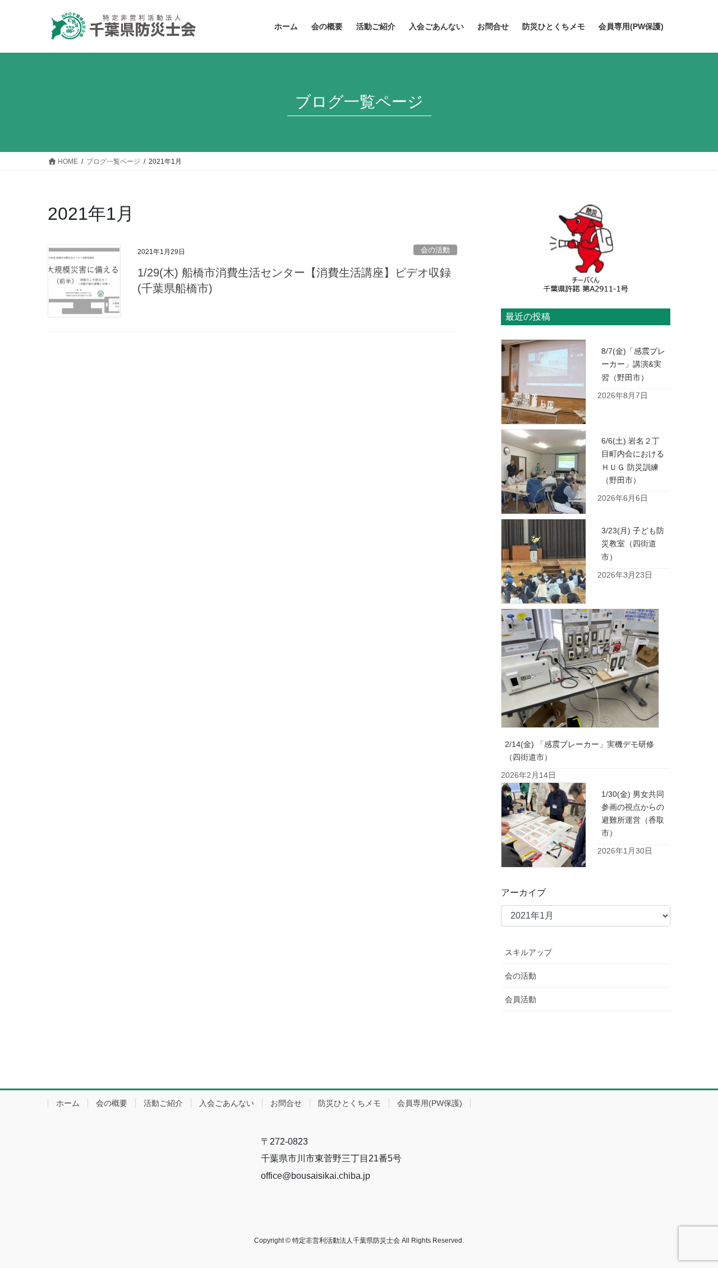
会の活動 (435, 250)
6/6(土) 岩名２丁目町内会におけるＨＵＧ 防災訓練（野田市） (632, 460)
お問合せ (286, 1103)
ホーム (68, 1103)
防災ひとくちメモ (349, 1103)
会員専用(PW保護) (429, 1103)
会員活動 (520, 999)
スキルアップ (528, 952)
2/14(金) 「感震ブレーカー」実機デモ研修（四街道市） (579, 751)
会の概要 (111, 1103)
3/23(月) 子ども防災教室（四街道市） (632, 543)
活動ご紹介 (163, 1103)
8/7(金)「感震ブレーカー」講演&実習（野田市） (633, 364)
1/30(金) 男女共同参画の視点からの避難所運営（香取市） (632, 813)
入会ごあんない (226, 1103)
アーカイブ (523, 892)
